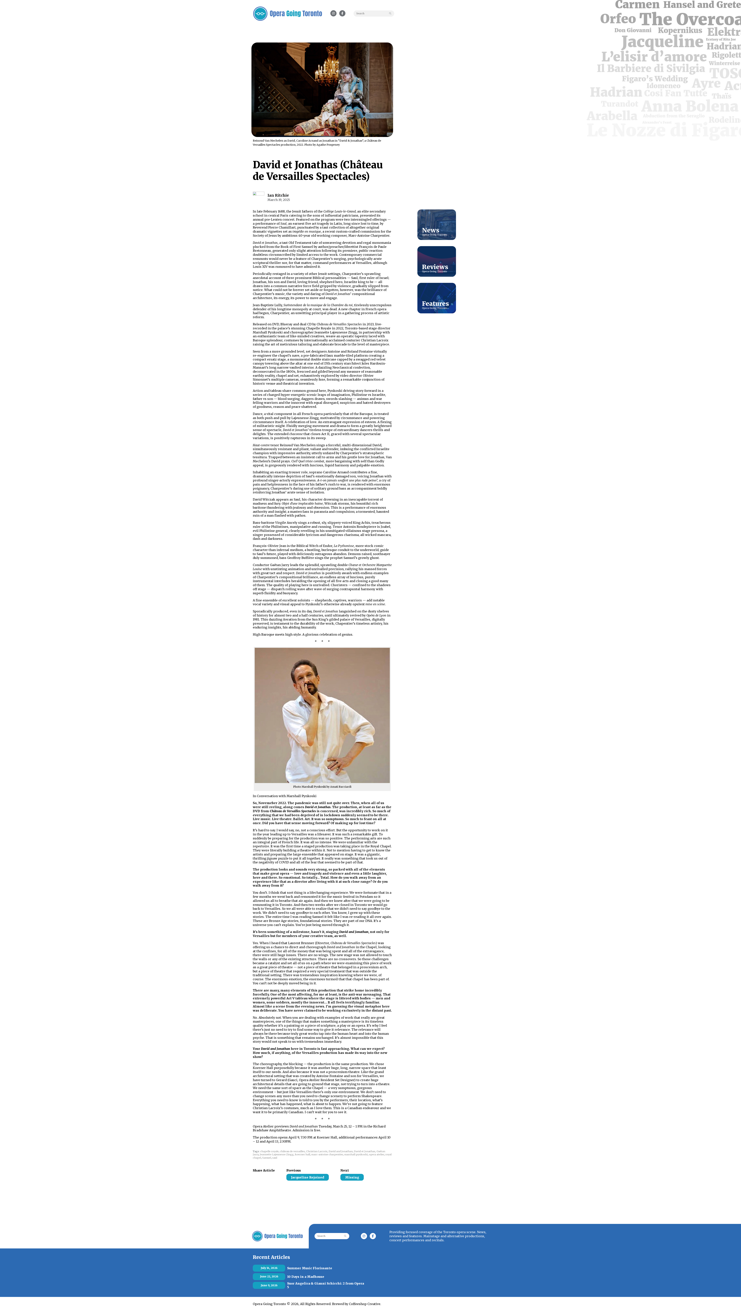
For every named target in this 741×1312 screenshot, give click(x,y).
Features (435, 304)
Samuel (266, 1157)
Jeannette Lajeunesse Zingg (277, 1154)
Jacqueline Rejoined (307, 1177)
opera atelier (376, 1154)
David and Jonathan (341, 1151)
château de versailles (292, 1151)
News (430, 230)
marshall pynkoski (356, 1154)
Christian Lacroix (316, 1151)
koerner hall (302, 1154)
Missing (352, 1177)
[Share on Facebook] (255, 1177)
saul (274, 1157)
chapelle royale (269, 1151)
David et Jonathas (364, 1151)
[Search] (391, 13)
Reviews (435, 267)
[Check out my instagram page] (260, 1176)
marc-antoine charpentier (327, 1154)
